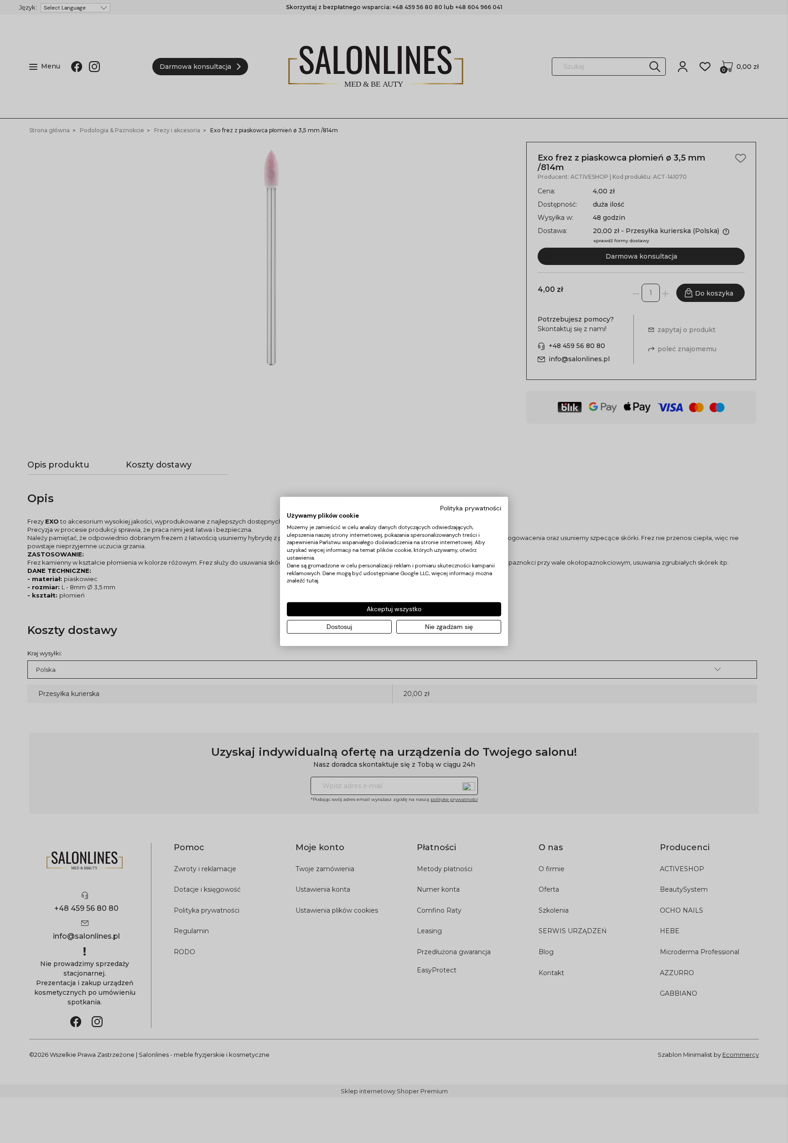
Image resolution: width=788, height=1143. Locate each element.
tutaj (312, 581)
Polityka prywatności (470, 508)
